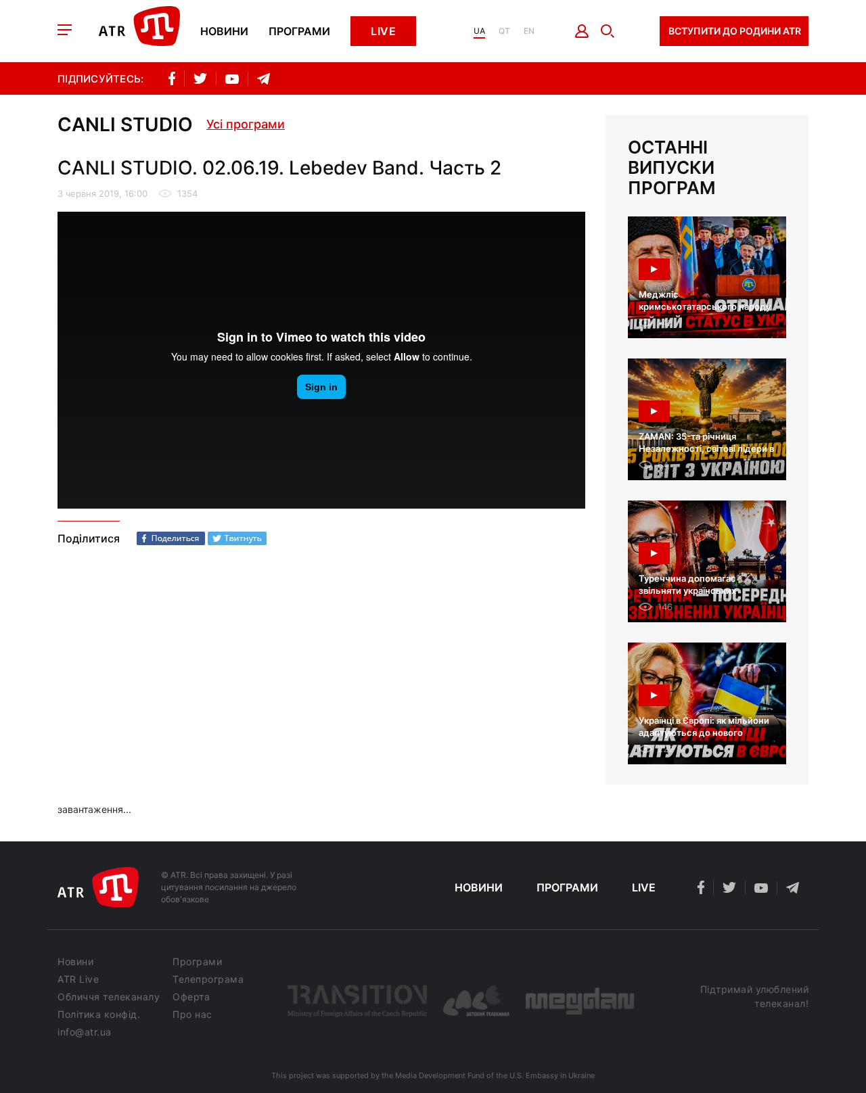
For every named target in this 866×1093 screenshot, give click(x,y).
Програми (299, 31)
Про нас (192, 1014)
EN (529, 31)
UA (479, 31)
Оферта (191, 997)
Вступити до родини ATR (734, 31)
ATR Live (78, 979)
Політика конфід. (99, 1014)
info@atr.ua (85, 1032)
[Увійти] (582, 31)
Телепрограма (208, 979)
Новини (224, 31)
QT (504, 31)
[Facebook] (171, 538)
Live (383, 31)
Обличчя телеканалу (109, 997)
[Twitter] (237, 538)
